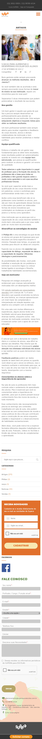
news (4, 484)
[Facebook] (16, 72)
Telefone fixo (8, 626)
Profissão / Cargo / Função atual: (17, 593)
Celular (6, 634)
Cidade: (6, 618)
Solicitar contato (21, 736)
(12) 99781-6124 (11, 702)
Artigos (21, 28)
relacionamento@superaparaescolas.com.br (21, 698)
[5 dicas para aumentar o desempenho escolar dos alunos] (21, 35)
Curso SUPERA (14, 7)
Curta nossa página (12, 713)
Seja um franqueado (27, 7)
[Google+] (30, 72)
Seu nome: (8, 585)
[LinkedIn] (25, 72)
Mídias (4, 479)
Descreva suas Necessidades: (15, 642)
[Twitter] (20, 72)
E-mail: (6, 601)
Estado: (6, 610)
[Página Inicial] (5, 17)
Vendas (5, 494)
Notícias (5, 489)
